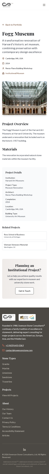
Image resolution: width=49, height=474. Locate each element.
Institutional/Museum (14, 73)
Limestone (7, 372)
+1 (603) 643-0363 (15, 345)
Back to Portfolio (13, 24)
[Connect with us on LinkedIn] (24, 449)
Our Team (6, 413)
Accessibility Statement (13, 431)
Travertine (7, 381)
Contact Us (7, 417)
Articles (6, 435)
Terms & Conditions (11, 426)
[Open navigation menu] (44, 5)
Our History (7, 409)
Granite (5, 364)
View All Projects (10, 395)
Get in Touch (24, 291)
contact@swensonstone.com (19, 350)
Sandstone (7, 377)
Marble (5, 368)
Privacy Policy (9, 422)
